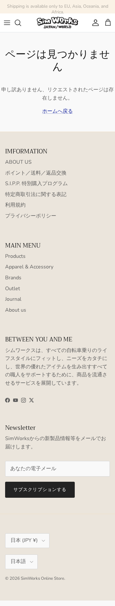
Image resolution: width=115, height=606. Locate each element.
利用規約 (15, 205)
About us (15, 310)
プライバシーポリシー (30, 215)
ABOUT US (18, 162)
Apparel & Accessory (29, 266)
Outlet (12, 288)
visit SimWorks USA (87, 9)
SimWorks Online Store (42, 578)
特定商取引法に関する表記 (35, 194)
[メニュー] (7, 23)
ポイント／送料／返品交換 (35, 172)
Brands (13, 277)
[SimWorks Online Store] (57, 23)
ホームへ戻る (57, 111)
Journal (13, 299)
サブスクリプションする (39, 490)
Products (15, 256)
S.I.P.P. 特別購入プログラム (36, 183)
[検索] (21, 23)
